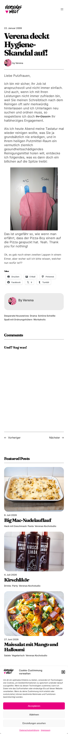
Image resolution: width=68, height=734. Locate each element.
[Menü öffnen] (62, 9)
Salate (7, 655)
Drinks (7, 585)
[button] (63, 672)
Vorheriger (14, 437)
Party (15, 585)
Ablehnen (34, 714)
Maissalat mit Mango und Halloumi (31, 647)
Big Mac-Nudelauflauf (27, 520)
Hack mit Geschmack (15, 526)
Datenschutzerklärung (29, 730)
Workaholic (39, 319)
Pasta (31, 526)
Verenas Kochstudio (45, 526)
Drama (33, 315)
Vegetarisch (18, 655)
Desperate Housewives (16, 315)
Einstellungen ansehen (34, 723)
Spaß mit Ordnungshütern (18, 319)
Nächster (54, 437)
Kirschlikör (16, 579)
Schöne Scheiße (46, 315)
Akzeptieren (34, 706)
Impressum (45, 730)
